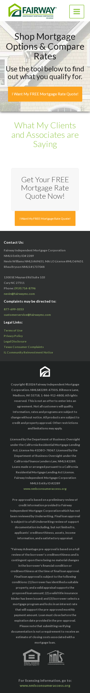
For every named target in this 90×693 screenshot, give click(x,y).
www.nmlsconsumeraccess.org (45, 489)
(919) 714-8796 (25, 288)
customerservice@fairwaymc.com (27, 315)
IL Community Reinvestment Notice (28, 352)
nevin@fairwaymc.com (19, 294)
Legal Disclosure (15, 341)
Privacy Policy (13, 336)
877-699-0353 (14, 309)
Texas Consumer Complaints (24, 347)
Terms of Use (13, 330)
